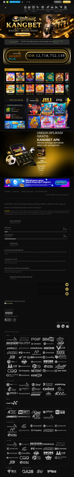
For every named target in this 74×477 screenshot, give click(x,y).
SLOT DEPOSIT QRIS (41, 191)
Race (37, 9)
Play (12, 59)
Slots (29, 9)
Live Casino (33, 10)
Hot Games (25, 10)
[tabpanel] (37, 26)
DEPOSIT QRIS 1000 (27, 191)
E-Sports (56, 10)
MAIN (11, 77)
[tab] (34, 100)
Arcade (52, 9)
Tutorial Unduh (41, 163)
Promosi (65, 9)
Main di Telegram (15, 2)
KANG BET (16, 191)
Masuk (58, 2)
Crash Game (48, 10)
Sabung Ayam (60, 10)
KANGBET (8, 191)
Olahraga (43, 9)
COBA (35, 107)
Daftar (67, 2)
